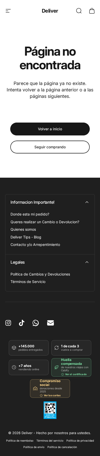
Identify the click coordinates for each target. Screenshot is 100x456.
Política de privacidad (80, 440)
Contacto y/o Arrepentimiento (35, 244)
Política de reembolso (19, 440)
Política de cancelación (62, 447)
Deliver (50, 11)
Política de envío (33, 447)
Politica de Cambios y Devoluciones (40, 274)
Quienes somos (23, 229)
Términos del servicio (49, 440)
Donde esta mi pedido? (30, 214)
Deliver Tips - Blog (26, 237)
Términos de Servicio (28, 281)
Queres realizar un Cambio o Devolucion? (45, 222)
